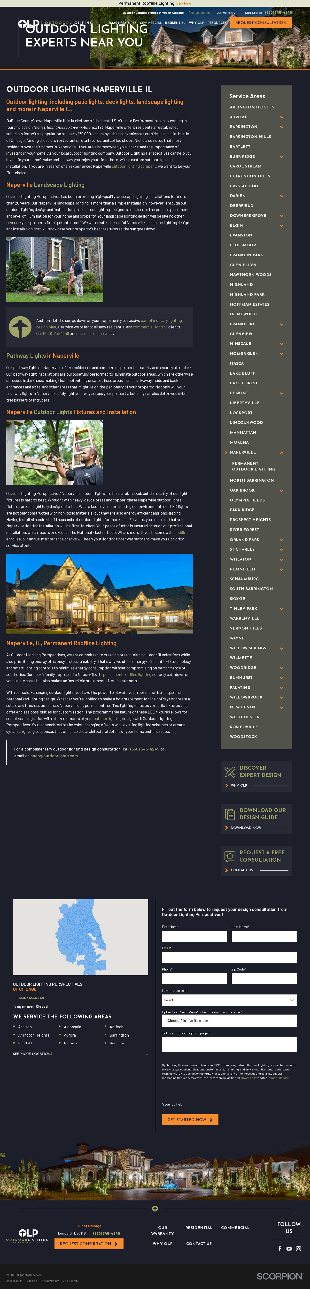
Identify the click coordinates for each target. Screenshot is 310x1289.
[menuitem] (252, 108)
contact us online (89, 333)
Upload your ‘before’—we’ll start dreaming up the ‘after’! (202, 1012)
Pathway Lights (26, 355)
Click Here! (184, 3)
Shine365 (177, 532)
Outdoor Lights (53, 411)
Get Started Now (186, 1120)
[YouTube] (289, 1248)
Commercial (235, 1228)
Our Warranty (226, 13)
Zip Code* (239, 969)
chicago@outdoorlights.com (51, 755)
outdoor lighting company (134, 166)
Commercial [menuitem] (151, 23)
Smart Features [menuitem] (122, 23)
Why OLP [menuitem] (196, 23)
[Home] (55, 24)
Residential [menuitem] (175, 23)
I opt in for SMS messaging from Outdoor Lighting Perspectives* (216, 1095)
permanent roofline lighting (127, 674)
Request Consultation (85, 1244)
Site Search (253, 13)
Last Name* (240, 927)
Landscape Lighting (59, 184)
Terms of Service (278, 1077)
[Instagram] (298, 1248)
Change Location (199, 13)
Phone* (167, 969)
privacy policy (248, 1077)
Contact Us (199, 1244)
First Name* (170, 927)
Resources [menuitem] (217, 23)
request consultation (261, 23)
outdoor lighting (108, 718)
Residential (199, 1228)
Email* (166, 948)
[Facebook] (279, 1248)
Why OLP (163, 1244)
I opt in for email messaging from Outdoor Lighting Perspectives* (216, 1060)
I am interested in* (175, 991)
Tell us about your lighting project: (187, 1033)
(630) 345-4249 (278, 12)
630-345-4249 (31, 998)
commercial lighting (150, 326)
